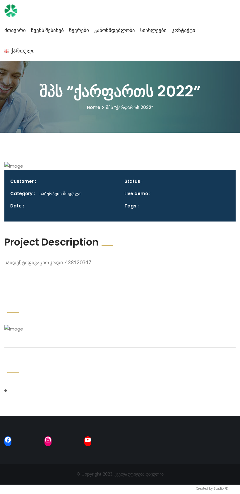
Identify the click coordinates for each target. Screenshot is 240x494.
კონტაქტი (183, 30)
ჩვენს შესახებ (47, 30)
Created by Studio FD (212, 488)
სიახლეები (153, 30)
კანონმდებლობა (114, 30)
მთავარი (15, 30)
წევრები (79, 30)
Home (93, 107)
